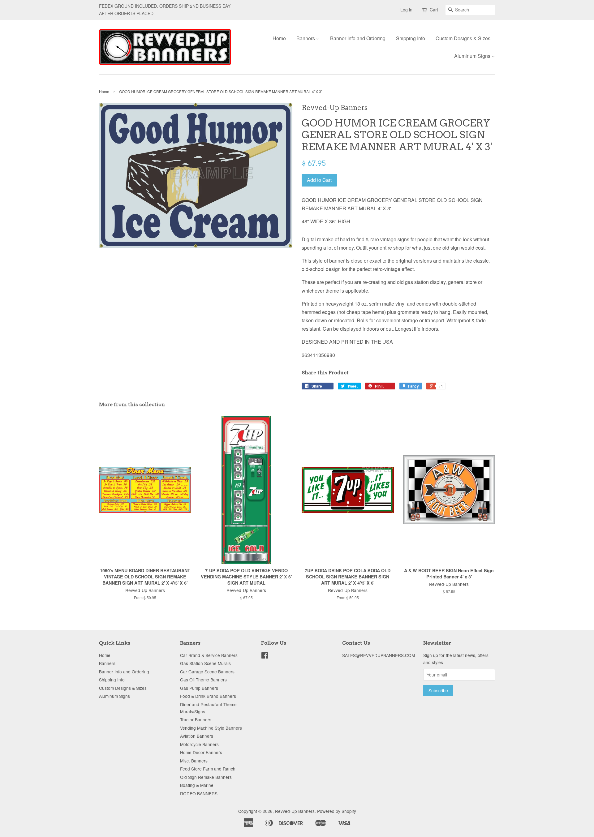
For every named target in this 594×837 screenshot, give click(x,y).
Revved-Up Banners (295, 811)
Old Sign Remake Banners (206, 777)
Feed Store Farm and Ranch (207, 769)
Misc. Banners (194, 761)
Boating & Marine (196, 785)
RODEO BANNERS (198, 793)
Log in (406, 9)
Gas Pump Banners (199, 688)
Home (279, 38)
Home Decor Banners (201, 752)
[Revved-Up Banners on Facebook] (264, 656)
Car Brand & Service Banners (209, 655)
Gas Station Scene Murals (205, 663)
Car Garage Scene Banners (207, 671)
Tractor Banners (195, 719)
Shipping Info (410, 38)
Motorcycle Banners (199, 744)
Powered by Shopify (336, 811)
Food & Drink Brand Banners (208, 696)
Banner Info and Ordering (357, 38)
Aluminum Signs (473, 55)
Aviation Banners (196, 736)
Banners (306, 38)
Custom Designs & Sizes (463, 38)
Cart (434, 9)
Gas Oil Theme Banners (203, 679)
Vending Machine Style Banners (211, 728)
